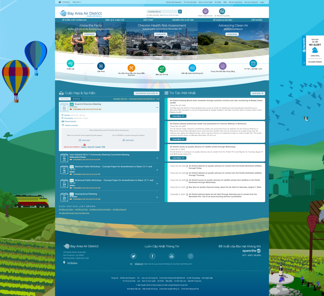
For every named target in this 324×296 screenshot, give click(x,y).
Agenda (67, 115)
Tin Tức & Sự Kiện (190, 2)
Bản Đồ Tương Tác (194, 281)
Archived (76, 98)
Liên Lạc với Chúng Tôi (149, 278)
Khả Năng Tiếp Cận (120, 99)
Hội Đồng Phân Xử (119, 209)
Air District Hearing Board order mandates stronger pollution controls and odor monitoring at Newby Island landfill (216, 101)
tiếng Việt (91, 147)
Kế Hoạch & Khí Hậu (222, 20)
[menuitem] (174, 2)
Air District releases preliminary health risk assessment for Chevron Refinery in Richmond (208, 124)
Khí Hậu (175, 15)
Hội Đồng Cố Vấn (81, 209)
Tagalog (83, 147)
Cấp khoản (256, 20)
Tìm (138, 278)
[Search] (180, 11)
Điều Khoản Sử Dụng (150, 289)
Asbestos (150, 17)
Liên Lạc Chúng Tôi (251, 2)
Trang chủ (114, 278)
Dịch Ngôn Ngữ (207, 278)
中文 (103, 147)
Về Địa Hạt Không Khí (173, 2)
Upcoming (65, 98)
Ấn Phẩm (218, 2)
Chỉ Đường (72, 263)
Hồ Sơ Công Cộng (235, 2)
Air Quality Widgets (315, 61)
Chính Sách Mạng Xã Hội (190, 289)
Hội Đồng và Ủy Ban (66, 209)
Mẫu (225, 2)
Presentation (68, 118)
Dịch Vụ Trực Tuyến (205, 2)
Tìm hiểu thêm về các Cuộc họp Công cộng (74, 213)
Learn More (89, 34)
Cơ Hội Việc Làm (180, 281)
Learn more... (315, 55)
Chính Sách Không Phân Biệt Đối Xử (142, 99)
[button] (57, 37)
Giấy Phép (148, 20)
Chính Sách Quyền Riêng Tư (169, 289)
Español (98, 147)
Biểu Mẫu (169, 281)
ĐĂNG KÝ (139, 264)
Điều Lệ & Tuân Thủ (115, 20)
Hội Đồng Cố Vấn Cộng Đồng (100, 209)
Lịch (158, 99)
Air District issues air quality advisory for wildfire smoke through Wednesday (203, 147)
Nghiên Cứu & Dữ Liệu (183, 20)
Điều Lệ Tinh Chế (166, 15)
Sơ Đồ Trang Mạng (193, 278)
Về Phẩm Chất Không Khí (74, 20)
